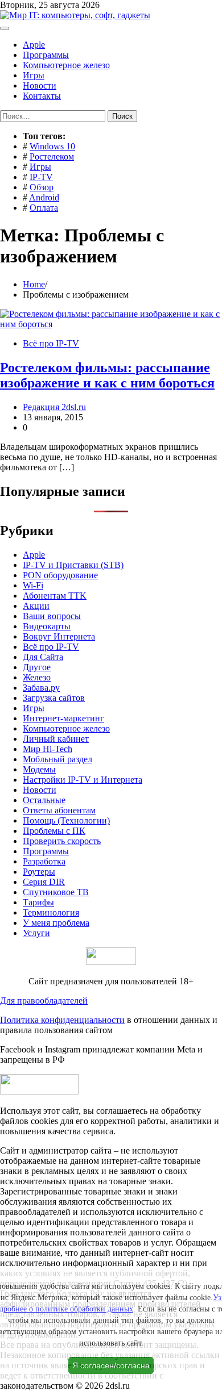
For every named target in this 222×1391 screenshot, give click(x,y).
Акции (36, 606)
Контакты (42, 96)
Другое (37, 667)
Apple (34, 44)
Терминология (51, 912)
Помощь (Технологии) (66, 820)
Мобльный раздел (57, 759)
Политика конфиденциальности (62, 1020)
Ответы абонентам (59, 810)
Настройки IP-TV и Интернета (82, 779)
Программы (46, 55)
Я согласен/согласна (111, 1365)
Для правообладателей (44, 1000)
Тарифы (38, 902)
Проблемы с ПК (54, 831)
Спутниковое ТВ (56, 892)
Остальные (44, 800)
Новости (39, 85)
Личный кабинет (56, 738)
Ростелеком (52, 156)
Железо (37, 677)
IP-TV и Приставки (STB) (73, 565)
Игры (33, 75)
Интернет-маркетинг (63, 718)
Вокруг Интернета (59, 636)
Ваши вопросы (52, 616)
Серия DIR (44, 882)
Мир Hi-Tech (47, 749)
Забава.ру (41, 687)
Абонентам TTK (55, 595)
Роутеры (39, 871)
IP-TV (41, 177)
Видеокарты (47, 626)
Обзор (42, 187)
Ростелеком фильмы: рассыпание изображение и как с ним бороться (107, 375)
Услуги (36, 933)
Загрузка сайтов (54, 698)
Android (44, 197)
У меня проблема (56, 923)
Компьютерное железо (66, 65)
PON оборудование (60, 575)
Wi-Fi (33, 585)
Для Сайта (43, 657)
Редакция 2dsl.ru (54, 407)
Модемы (39, 769)
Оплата (44, 207)
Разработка (44, 861)
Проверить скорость (62, 841)
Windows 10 (52, 146)
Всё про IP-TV (51, 343)
